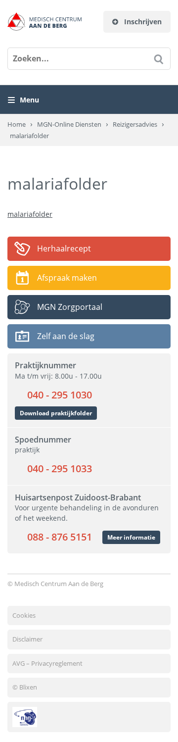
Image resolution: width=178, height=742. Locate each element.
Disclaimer (27, 639)
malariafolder (29, 214)
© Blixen (24, 687)
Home (16, 124)
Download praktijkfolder (56, 413)
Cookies (24, 615)
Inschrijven (142, 21)
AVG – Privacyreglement (47, 663)
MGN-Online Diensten (69, 124)
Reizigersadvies (135, 124)
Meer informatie (131, 537)
